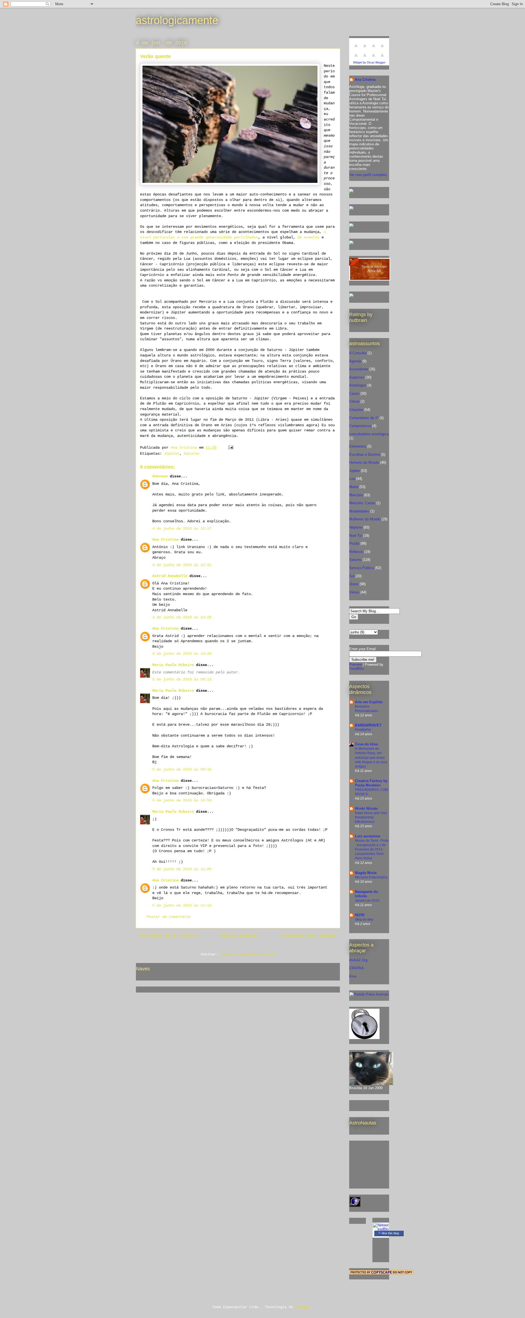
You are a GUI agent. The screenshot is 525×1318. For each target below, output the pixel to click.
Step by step (364, 919)
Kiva (352, 976)
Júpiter (171, 453)
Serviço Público (361, 568)
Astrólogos (357, 385)
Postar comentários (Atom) (247, 954)
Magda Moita (366, 873)
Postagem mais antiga (308, 935)
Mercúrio (356, 495)
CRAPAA (356, 968)
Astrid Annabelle (169, 576)
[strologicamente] (351, 192)
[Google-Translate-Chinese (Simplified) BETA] (356, 49)
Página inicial (239, 935)
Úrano (353, 584)
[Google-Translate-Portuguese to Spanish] (382, 58)
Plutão (354, 543)
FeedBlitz (356, 669)
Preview (355, 664)
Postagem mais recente (168, 935)
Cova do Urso (366, 744)
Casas (354, 393)
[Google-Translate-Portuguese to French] (364, 49)
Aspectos (356, 377)
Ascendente (358, 369)
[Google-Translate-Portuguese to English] (364, 58)
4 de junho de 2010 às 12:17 (181, 528)
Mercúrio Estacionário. (371, 877)
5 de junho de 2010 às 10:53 (181, 800)
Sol (351, 576)
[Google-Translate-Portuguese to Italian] (382, 49)
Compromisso (360, 426)
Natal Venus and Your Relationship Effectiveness (371, 817)
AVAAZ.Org (358, 960)
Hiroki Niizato (366, 808)
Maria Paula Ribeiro (173, 665)
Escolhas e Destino (364, 454)
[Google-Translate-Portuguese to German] (373, 49)
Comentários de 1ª (363, 418)
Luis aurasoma (367, 836)
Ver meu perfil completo (368, 175)
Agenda (355, 361)
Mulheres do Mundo (364, 519)
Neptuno (355, 527)
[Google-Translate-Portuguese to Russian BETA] (373, 58)
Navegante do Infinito (366, 894)
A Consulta (357, 353)
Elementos (357, 446)
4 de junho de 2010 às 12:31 (181, 565)
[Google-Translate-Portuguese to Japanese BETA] (356, 58)
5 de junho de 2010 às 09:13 (181, 679)
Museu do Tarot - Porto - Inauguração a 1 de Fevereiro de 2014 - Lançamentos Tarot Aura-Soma (372, 849)
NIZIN (359, 915)
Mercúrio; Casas (362, 503)
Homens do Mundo (364, 462)
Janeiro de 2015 (367, 900)
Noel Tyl (355, 535)
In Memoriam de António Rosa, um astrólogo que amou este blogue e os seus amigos (371, 757)
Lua (352, 479)
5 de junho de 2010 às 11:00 (181, 869)
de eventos (308, 237)
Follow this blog (389, 1233)
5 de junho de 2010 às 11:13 (181, 905)
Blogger (303, 1307)
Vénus (354, 592)
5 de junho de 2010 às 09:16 (181, 769)
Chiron (354, 401)
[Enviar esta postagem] (230, 447)
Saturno (191, 453)
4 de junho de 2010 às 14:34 (181, 653)
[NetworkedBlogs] (381, 1233)
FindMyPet (363, 730)
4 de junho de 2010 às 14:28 (181, 617)
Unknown (160, 476)
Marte (353, 487)
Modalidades (359, 511)
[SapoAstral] (351, 297)
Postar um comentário (169, 917)
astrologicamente (177, 20)
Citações (356, 410)
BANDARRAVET (368, 725)
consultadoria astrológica (369, 434)
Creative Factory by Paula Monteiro (371, 783)
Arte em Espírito (369, 702)
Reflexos (356, 552)
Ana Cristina (165, 539)
